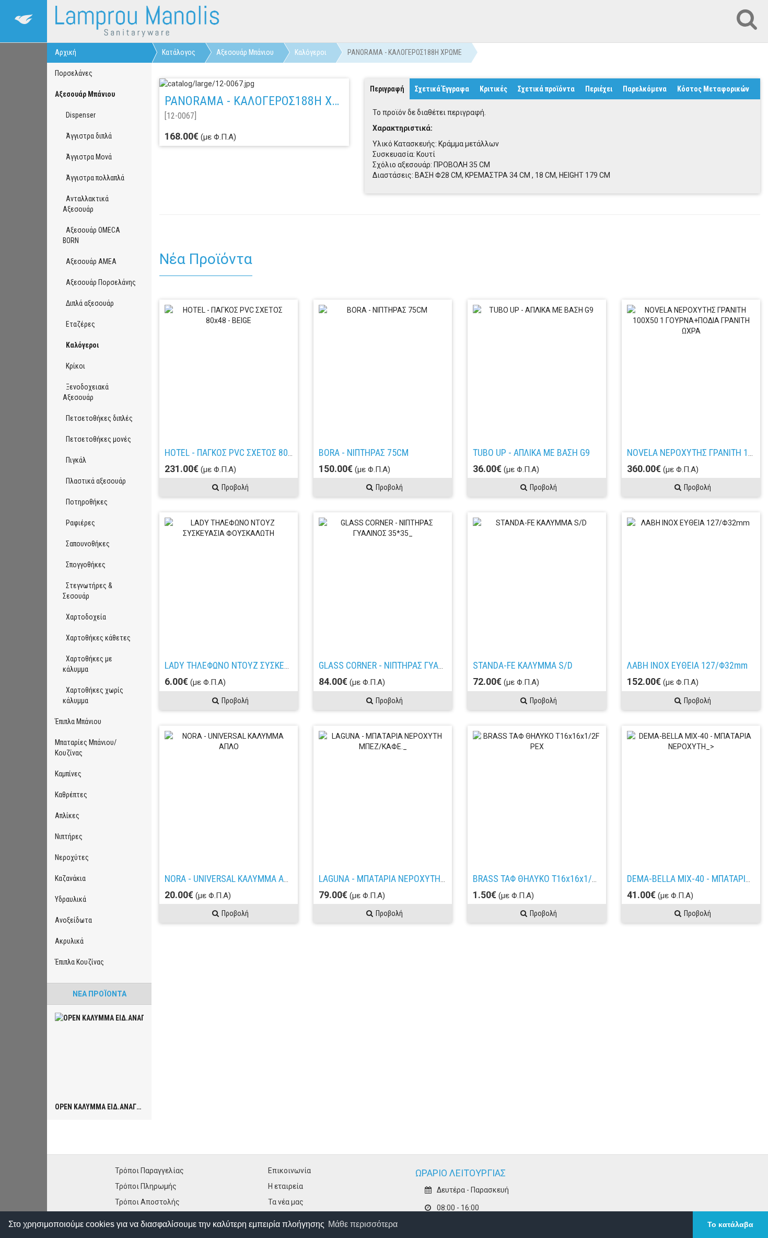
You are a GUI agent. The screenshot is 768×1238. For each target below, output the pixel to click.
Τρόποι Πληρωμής (146, 1186)
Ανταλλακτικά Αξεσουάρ (86, 203)
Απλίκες (67, 815)
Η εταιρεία (285, 1186)
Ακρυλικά (69, 941)
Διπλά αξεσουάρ (88, 303)
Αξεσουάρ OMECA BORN (91, 235)
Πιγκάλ (74, 460)
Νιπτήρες (69, 836)
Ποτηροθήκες (85, 502)
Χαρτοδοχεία (84, 617)
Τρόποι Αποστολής (147, 1202)
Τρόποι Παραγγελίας (149, 1170)
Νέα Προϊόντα (99, 994)
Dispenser (79, 115)
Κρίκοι (74, 366)
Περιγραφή (387, 89)
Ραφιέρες (79, 523)
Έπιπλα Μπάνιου (78, 721)
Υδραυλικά (70, 899)
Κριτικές (493, 89)
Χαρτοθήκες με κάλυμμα (87, 664)
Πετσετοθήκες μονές (97, 439)
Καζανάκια (70, 878)
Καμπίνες (68, 774)
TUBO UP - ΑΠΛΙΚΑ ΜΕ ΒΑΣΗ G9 (531, 452)
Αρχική (65, 52)
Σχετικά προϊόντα (546, 89)
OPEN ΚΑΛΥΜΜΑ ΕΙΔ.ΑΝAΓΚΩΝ (102, 1107)
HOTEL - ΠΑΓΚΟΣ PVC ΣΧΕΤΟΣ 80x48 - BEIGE (248, 452)
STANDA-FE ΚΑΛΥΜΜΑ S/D (523, 665)
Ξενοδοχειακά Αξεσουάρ (86, 392)
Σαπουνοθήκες (86, 544)
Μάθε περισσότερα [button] (363, 1224)
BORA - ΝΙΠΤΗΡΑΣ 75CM (364, 452)
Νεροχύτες (72, 857)
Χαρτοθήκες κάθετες (97, 638)
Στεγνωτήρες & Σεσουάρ (87, 590)
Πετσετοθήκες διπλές (98, 418)
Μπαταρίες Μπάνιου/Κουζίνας (86, 747)
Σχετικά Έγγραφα (442, 89)
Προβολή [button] (235, 487)
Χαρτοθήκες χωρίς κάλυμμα (93, 695)
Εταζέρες (79, 324)
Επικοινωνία (289, 1170)
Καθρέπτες (71, 794)
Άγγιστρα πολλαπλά (93, 178)
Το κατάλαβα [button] (730, 1224)
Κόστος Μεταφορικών (713, 89)
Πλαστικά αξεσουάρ (94, 481)
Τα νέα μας (286, 1202)
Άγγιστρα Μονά (87, 157)
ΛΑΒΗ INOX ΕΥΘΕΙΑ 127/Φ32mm (687, 665)
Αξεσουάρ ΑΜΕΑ (90, 261)
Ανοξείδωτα (73, 920)
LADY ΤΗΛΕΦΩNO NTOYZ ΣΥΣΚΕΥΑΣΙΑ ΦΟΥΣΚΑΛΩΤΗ (262, 665)
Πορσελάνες (73, 73)
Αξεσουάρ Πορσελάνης (99, 282)
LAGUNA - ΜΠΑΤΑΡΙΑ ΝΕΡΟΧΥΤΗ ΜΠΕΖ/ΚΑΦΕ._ (407, 878)
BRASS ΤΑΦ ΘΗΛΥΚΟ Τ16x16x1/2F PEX (545, 878)
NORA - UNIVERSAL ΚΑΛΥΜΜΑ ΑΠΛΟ (232, 878)
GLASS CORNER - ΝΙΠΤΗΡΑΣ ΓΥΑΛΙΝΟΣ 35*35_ (405, 665)
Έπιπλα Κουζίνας (79, 962)
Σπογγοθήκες (84, 564)
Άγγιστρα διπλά (87, 136)
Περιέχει (598, 89)
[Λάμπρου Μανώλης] (138, 21)
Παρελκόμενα (645, 89)
